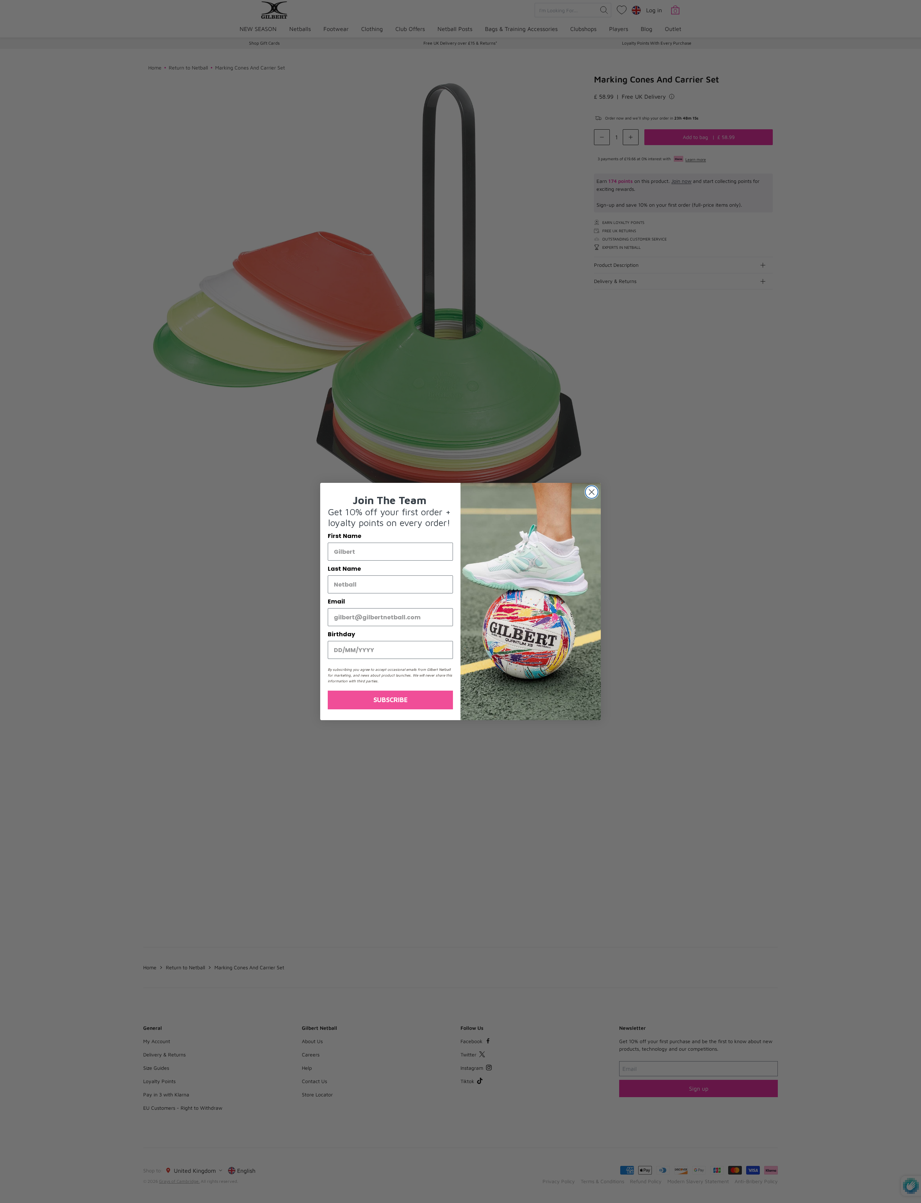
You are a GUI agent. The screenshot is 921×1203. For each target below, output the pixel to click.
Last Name (344, 569)
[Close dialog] (591, 492)
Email (336, 601)
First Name (344, 536)
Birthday (341, 634)
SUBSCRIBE (390, 700)
